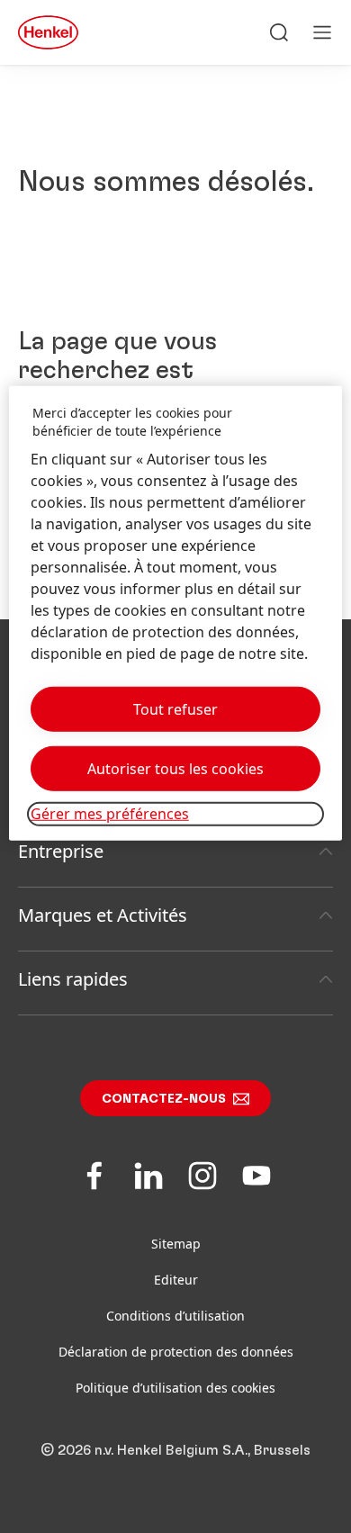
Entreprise (61, 851)
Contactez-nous (164, 1099)
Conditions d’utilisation (175, 1315)
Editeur (176, 1279)
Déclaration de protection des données (175, 1351)
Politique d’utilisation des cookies (175, 1387)
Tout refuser (175, 709)
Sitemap (176, 1243)
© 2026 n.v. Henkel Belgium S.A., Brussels (175, 1450)
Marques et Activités (102, 915)
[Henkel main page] (48, 32)
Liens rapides (73, 979)
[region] (176, 613)
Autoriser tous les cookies (175, 769)
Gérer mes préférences (110, 814)
